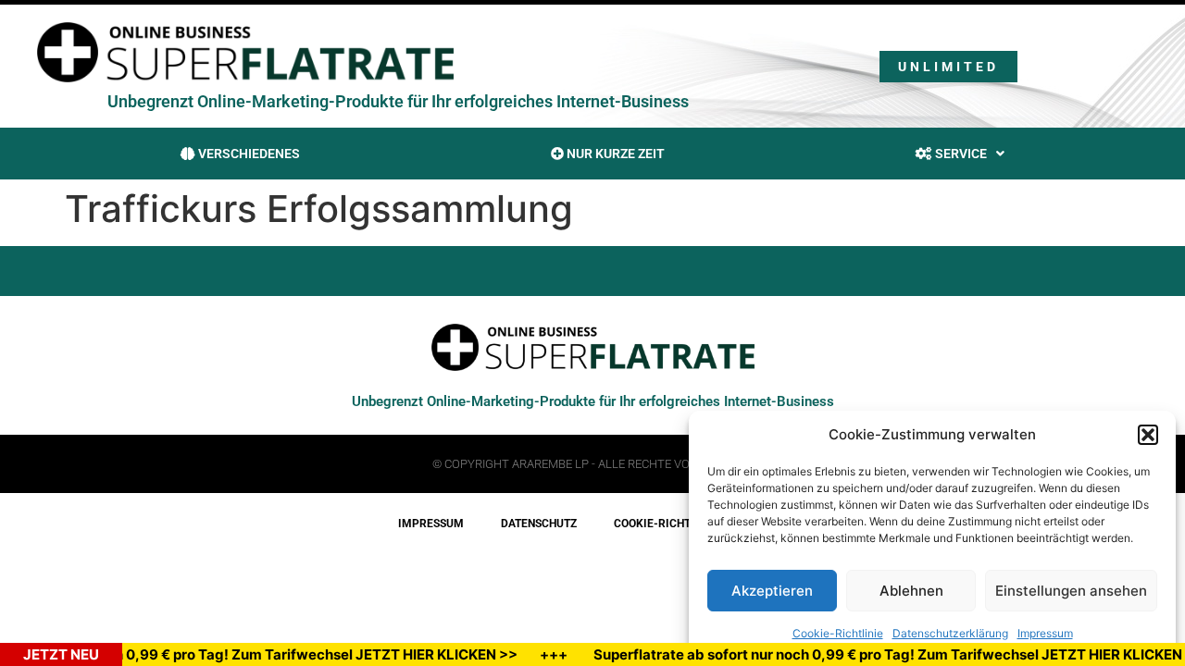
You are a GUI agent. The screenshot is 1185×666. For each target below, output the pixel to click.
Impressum (1045, 633)
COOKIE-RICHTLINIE (666, 523)
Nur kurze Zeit (614, 153)
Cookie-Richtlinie (837, 633)
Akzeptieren (772, 590)
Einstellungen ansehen (1071, 590)
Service (959, 153)
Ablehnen (911, 590)
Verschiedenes (247, 153)
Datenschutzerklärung (950, 633)
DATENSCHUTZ (539, 523)
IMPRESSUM (431, 523)
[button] (1148, 435)
